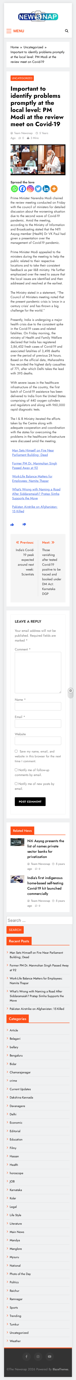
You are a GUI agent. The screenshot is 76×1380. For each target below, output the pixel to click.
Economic (16, 1122)
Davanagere (17, 1106)
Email (20, 717)
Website (20, 734)
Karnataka (16, 1190)
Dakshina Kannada (21, 1097)
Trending (15, 1316)
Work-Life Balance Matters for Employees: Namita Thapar (32, 478)
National (15, 1265)
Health (14, 1165)
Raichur (14, 1291)
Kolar (13, 1198)
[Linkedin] (46, 188)
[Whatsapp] (14, 188)
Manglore (16, 1249)
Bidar (13, 1064)
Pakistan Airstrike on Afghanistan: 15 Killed (35, 509)
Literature (16, 1223)
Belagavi (15, 1038)
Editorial (15, 1131)
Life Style (15, 1215)
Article (14, 1030)
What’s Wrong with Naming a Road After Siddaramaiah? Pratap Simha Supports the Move (36, 494)
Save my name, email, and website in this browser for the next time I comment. (38, 756)
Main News (17, 1232)
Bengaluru (16, 1055)
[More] (54, 188)
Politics (14, 1282)
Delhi (13, 1114)
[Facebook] (22, 188)
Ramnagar (16, 1299)
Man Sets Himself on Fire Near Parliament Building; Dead (33, 452)
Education (16, 1139)
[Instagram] (30, 188)
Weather (15, 1341)
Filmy (13, 1148)
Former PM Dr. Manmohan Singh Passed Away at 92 (34, 465)
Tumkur (14, 1324)
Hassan (14, 1156)
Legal (13, 1207)
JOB (12, 1181)
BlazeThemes (60, 1369)
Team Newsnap (23, 133)
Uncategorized (22, 78)
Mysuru (14, 1257)
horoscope (16, 1173)
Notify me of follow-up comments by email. (32, 772)
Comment (23, 649)
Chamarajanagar (20, 1072)
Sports (14, 1307)
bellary (14, 1047)
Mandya (15, 1240)
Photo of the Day (20, 1274)
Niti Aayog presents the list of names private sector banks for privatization (45, 848)
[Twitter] (38, 188)
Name (20, 699)
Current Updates (20, 1089)
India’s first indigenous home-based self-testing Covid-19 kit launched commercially (45, 885)
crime (13, 1080)
